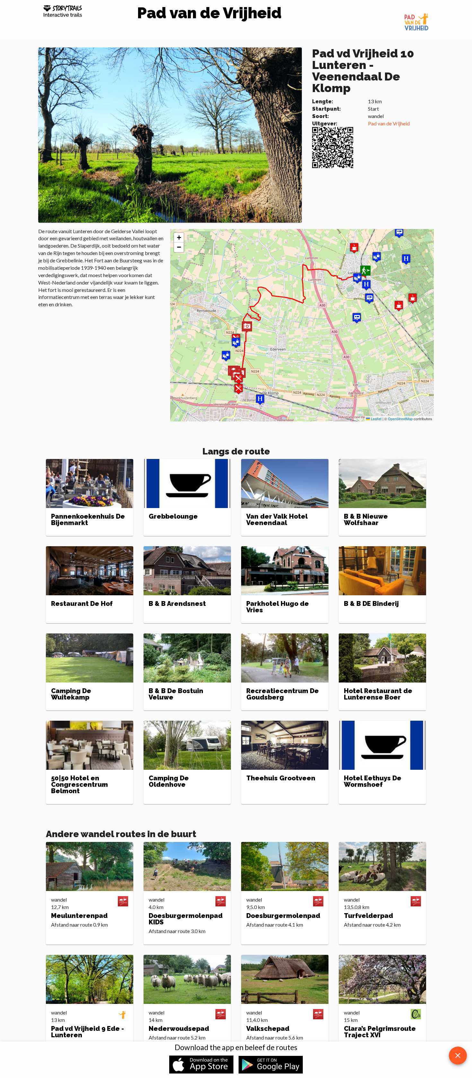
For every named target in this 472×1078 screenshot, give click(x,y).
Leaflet (375, 418)
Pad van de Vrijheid (389, 123)
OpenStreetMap (400, 418)
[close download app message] (458, 1056)
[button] (247, 327)
